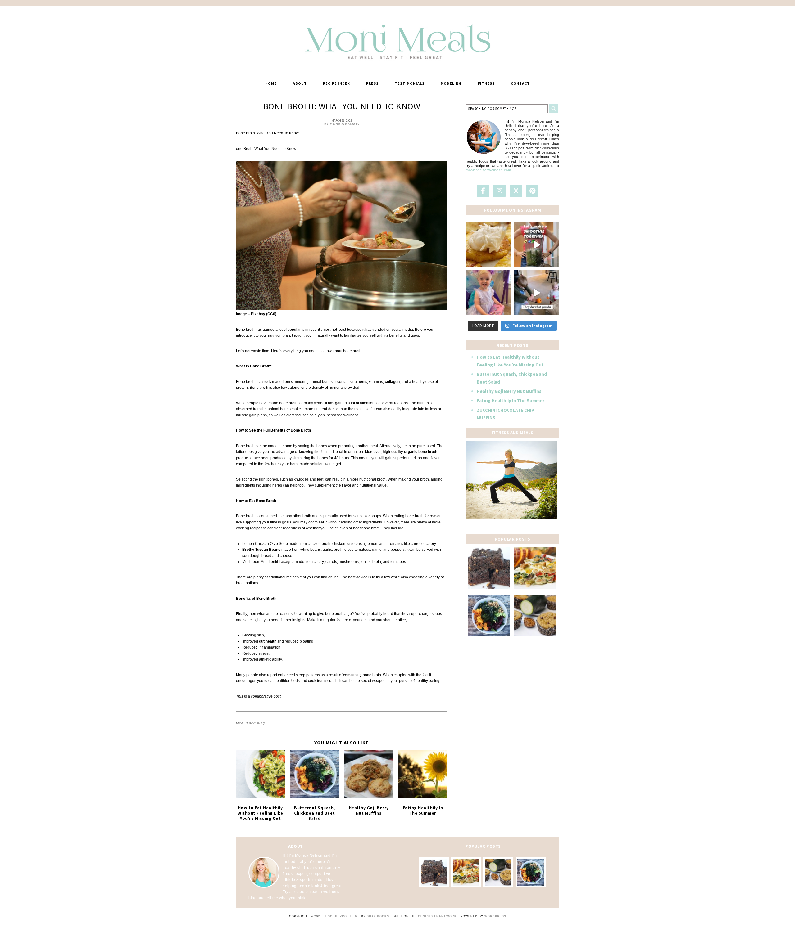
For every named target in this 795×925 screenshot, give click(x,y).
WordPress (495, 916)
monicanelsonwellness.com (488, 170)
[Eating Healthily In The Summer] (422, 774)
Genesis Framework (437, 916)
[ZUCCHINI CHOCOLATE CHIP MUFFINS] (535, 615)
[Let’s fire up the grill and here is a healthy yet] (488, 244)
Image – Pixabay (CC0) (256, 314)
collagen (392, 381)
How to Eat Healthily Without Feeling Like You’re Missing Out (260, 813)
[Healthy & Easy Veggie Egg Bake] (535, 568)
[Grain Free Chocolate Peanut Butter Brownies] (489, 568)
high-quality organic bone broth (410, 452)
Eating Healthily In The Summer (423, 810)
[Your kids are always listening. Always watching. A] (536, 292)
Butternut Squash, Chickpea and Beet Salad (314, 813)
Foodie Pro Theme (342, 916)
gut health (267, 641)
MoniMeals (397, 37)
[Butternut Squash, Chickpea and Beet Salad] (314, 774)
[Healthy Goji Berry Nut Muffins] (368, 774)
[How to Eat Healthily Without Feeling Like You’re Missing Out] (260, 774)
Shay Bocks (378, 916)
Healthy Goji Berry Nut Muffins (369, 810)
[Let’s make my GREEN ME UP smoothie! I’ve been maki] (536, 244)
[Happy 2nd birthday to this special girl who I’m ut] (488, 292)
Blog (261, 723)
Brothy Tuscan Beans (261, 549)
